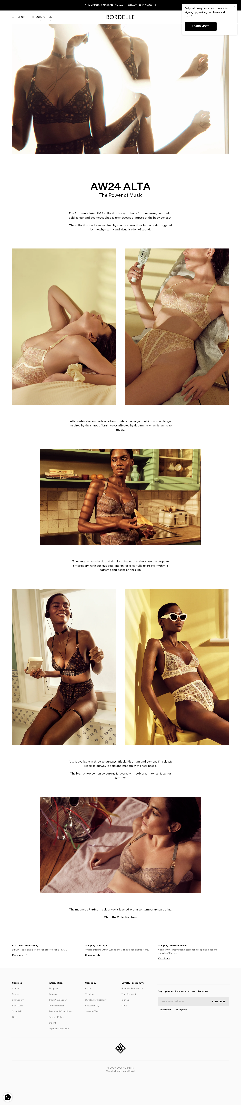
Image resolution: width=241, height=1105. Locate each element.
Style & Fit (17, 1011)
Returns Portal (56, 1006)
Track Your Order (58, 1000)
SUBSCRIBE (219, 1002)
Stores (15, 994)
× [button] (234, 7)
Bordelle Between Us (132, 988)
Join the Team (92, 1011)
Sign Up (125, 1000)
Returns (53, 994)
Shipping (53, 988)
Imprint (52, 1023)
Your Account (128, 994)
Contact (16, 988)
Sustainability (92, 1006)
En (50, 17)
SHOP (21, 17)
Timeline (89, 994)
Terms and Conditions (60, 1011)
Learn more (200, 26)
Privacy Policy (56, 1017)
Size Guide (17, 1006)
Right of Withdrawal (59, 1029)
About (88, 988)
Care (14, 1017)
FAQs (124, 1006)
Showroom (18, 1000)
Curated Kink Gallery (96, 1000)
